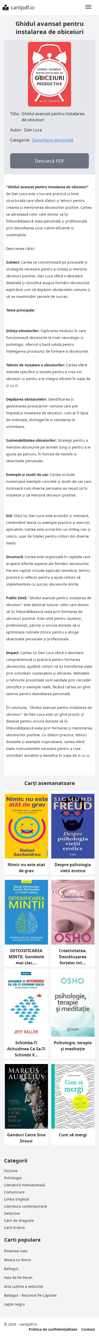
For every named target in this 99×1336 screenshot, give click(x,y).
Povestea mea (15, 1250)
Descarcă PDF (49, 161)
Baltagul (11, 1268)
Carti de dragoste (19, 1220)
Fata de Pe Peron (18, 1277)
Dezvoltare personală (52, 140)
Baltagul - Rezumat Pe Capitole (30, 1295)
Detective (12, 1213)
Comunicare (14, 1192)
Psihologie (13, 1177)
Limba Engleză (16, 1199)
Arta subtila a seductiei (23, 1286)
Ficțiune (11, 1170)
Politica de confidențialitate (53, 1329)
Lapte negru (14, 1304)
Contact (88, 1329)
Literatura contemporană (25, 1206)
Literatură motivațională (24, 1185)
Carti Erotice (14, 1227)
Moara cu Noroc (17, 1259)
